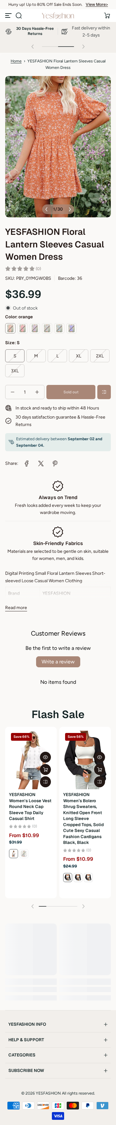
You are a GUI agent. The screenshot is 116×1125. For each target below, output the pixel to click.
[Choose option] (45, 769)
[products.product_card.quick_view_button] (45, 757)
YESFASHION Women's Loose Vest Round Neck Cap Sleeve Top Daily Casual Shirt (30, 806)
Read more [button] (16, 607)
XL (78, 355)
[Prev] (46, 209)
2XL (100, 355)
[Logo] (58, 15)
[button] (18, 15)
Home (16, 61)
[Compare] (104, 392)
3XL (15, 370)
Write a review (58, 662)
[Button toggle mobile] (9, 15)
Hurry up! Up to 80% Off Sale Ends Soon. (45, 4)
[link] (27, 463)
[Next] (70, 209)
